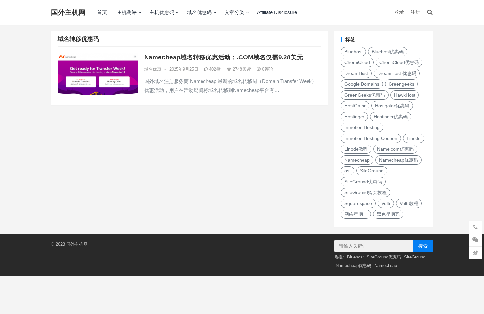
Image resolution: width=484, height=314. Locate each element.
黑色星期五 (388, 214)
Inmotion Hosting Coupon (370, 138)
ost (347, 170)
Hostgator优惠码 (392, 105)
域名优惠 (152, 69)
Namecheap (357, 160)
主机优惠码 (161, 12)
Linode (414, 138)
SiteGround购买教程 (365, 192)
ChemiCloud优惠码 (399, 62)
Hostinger (354, 116)
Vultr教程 (409, 203)
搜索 (423, 246)
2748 (241, 69)
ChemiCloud (357, 62)
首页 (102, 12)
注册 (415, 12)
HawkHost (404, 95)
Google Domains (361, 84)
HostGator (355, 105)
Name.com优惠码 (395, 149)
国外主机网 (68, 12)
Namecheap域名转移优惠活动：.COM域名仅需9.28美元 (223, 57)
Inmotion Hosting (362, 127)
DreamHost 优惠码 (396, 73)
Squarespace (358, 203)
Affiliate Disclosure (277, 12)
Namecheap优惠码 (398, 160)
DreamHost (356, 73)
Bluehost (353, 51)
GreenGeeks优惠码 (364, 95)
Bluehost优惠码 (388, 51)
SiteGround (372, 170)
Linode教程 (356, 149)
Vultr (385, 203)
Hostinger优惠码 (391, 116)
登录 (399, 12)
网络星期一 (355, 214)
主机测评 (127, 12)
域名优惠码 (199, 12)
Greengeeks (401, 84)
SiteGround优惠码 (363, 181)
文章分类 (234, 12)
